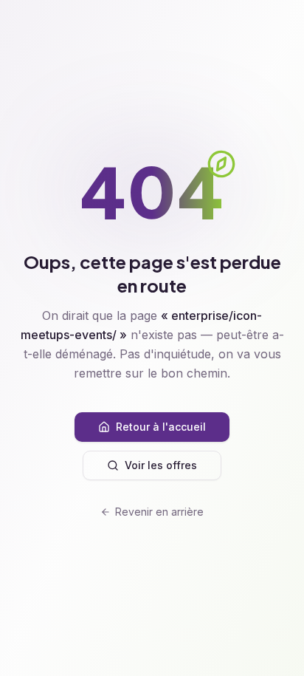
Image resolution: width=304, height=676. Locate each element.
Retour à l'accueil (161, 426)
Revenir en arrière (159, 511)
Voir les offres (161, 465)
